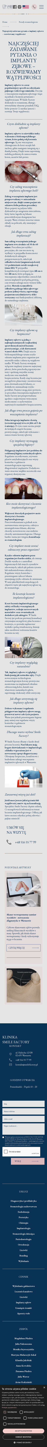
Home (4, 22)
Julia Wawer (23, 1376)
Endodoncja (23, 1211)
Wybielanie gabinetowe (23, 1286)
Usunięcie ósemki (23, 1308)
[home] (7, 6)
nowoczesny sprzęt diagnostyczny (21, 753)
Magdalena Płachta (23, 1338)
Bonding (23, 1255)
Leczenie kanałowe (23, 1291)
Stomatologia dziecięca (23, 1233)
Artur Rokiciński (23, 1382)
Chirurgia (23, 1222)
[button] (41, 7)
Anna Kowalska (23, 1365)
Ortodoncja (23, 1244)
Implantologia (23, 1228)
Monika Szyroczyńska (23, 1349)
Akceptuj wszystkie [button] (23, 1431)
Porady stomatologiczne (28, 22)
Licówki (23, 1250)
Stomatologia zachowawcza (23, 1206)
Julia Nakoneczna (23, 1343)
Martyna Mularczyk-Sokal (23, 1354)
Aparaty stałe (23, 1313)
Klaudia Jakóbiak (23, 1360)
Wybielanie (23, 1261)
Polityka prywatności (9, 1407)
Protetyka (23, 1217)
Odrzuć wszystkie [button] (23, 1437)
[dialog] (23, 1416)
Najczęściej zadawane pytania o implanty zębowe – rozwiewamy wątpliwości (23, 32)
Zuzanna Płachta (23, 1371)
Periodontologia (23, 1239)
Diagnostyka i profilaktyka (23, 1200)
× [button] (44, 1388)
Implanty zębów (23, 1302)
